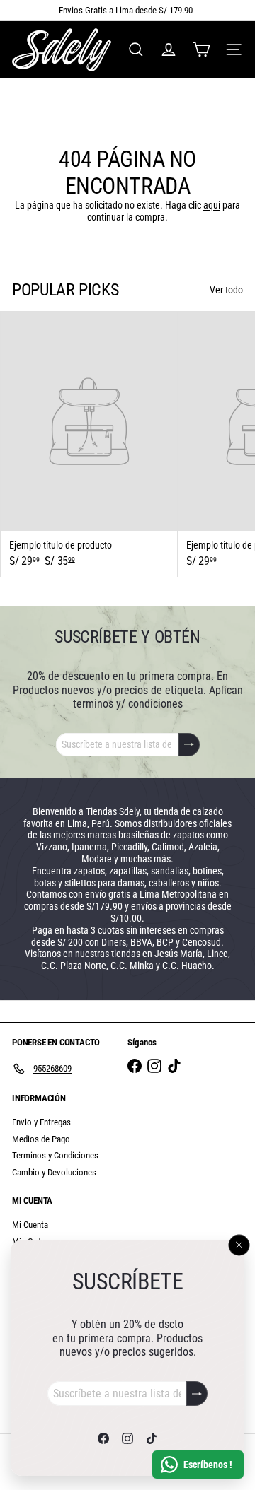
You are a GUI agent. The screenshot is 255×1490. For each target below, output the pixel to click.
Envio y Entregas (41, 1122)
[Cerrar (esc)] (239, 1244)
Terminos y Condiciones (55, 1155)
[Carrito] (201, 49)
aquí (211, 205)
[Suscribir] (197, 1393)
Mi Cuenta (30, 1224)
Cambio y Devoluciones (54, 1172)
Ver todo (226, 289)
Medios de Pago (41, 1139)
